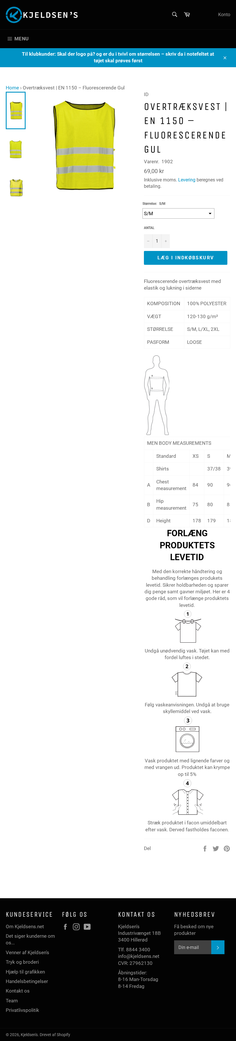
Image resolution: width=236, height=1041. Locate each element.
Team (12, 1001)
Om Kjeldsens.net (25, 926)
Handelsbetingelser (27, 981)
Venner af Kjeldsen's (27, 952)
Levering (186, 180)
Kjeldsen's (29, 1034)
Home (12, 88)
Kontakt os (18, 991)
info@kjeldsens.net (138, 956)
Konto (224, 14)
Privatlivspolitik (22, 1010)
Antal (149, 228)
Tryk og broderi (22, 962)
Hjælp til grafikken (25, 972)
